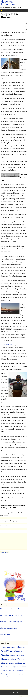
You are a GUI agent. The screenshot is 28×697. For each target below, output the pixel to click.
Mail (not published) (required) (8, 520)
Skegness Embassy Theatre (12, 659)
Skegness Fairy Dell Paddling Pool (11, 622)
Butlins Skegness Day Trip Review (11, 615)
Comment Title (4, 526)
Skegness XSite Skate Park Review (11, 609)
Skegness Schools (11, 670)
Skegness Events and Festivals (13, 663)
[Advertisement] (13, 24)
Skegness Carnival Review (8, 628)
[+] (8, 10)
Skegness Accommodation (8, 647)
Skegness (15, 692)
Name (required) (4, 515)
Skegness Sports (21, 674)
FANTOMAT (8, 345)
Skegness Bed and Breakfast (17, 655)
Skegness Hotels (5, 667)
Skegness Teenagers (7, 677)
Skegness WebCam (6, 634)
